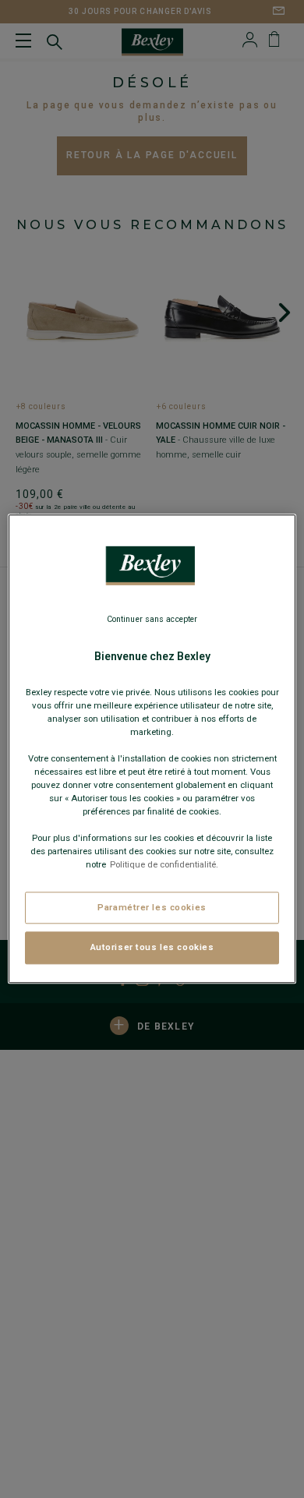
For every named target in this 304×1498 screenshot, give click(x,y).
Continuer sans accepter (152, 619)
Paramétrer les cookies (152, 907)
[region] (152, 749)
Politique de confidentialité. (164, 865)
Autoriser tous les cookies (152, 947)
